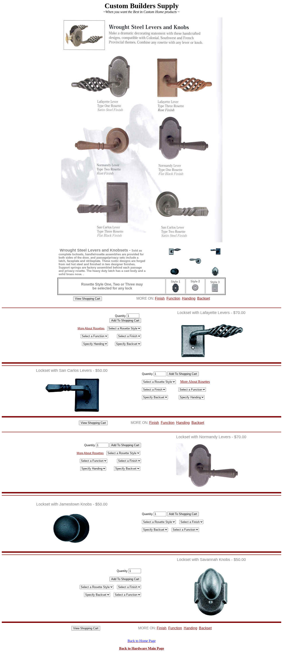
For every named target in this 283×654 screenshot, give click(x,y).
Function (173, 298)
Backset (203, 298)
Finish (160, 298)
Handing (188, 298)
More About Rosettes (91, 328)
